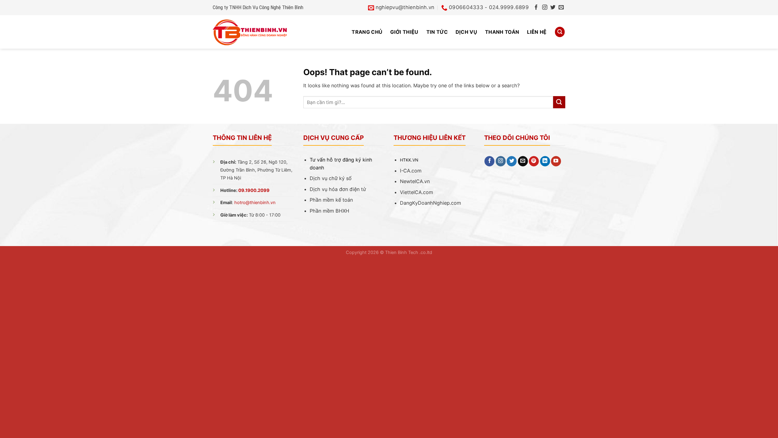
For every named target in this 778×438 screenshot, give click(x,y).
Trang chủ (367, 32)
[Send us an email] (561, 8)
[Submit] (559, 102)
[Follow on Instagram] (544, 8)
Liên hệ (536, 32)
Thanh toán (502, 32)
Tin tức (437, 32)
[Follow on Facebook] (536, 8)
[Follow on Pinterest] (534, 161)
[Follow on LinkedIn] (545, 161)
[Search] (560, 32)
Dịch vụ (466, 32)
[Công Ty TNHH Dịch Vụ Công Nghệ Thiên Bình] (259, 32)
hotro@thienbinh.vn (255, 202)
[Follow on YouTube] (556, 161)
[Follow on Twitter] (553, 8)
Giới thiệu (404, 32)
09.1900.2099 (254, 190)
